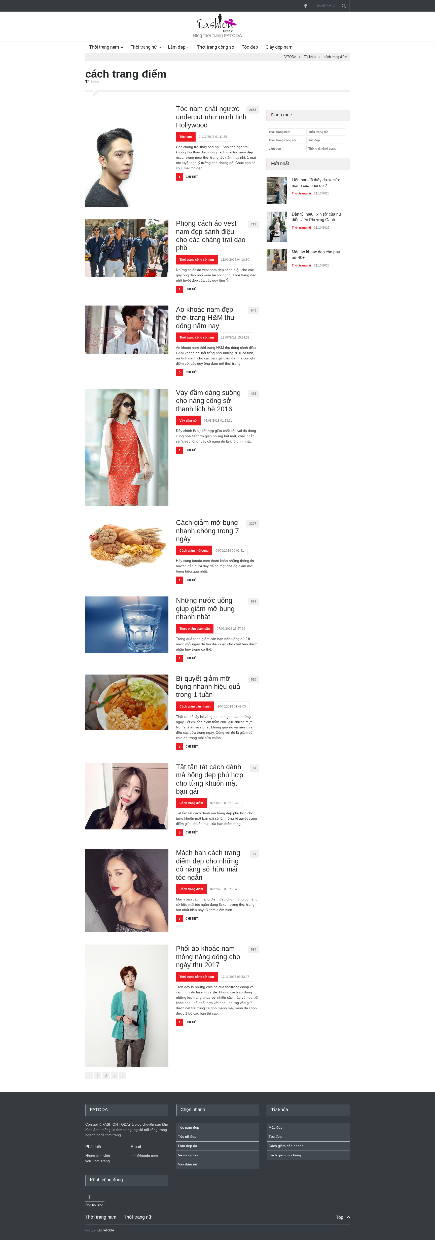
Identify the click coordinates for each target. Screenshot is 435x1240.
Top (339, 1217)
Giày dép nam (279, 47)
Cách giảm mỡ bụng (193, 550)
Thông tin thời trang (322, 148)
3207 (252, 523)
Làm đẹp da (187, 1146)
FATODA (108, 1230)
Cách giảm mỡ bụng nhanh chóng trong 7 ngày (207, 531)
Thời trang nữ (143, 47)
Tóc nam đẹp (188, 1127)
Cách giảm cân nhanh (194, 706)
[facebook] (305, 6)
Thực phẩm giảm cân (194, 628)
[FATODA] (217, 31)
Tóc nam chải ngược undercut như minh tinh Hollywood (211, 117)
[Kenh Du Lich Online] (89, 1197)
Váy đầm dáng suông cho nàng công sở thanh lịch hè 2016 (208, 401)
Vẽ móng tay (188, 1155)
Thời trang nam (104, 47)
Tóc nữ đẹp (187, 1136)
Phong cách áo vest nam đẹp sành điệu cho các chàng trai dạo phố (210, 236)
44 (254, 854)
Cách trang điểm (191, 803)
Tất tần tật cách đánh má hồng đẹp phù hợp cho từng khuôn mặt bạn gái (209, 779)
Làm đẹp (177, 47)
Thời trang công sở (215, 47)
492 (253, 393)
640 (253, 310)
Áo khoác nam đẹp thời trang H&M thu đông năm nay (205, 318)
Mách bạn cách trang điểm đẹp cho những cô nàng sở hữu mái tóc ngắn (208, 865)
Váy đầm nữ (188, 420)
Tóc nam (185, 137)
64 (254, 768)
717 (253, 224)
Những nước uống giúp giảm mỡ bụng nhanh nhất (205, 609)
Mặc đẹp (275, 1127)
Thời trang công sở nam (196, 259)
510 (253, 679)
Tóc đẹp (250, 47)
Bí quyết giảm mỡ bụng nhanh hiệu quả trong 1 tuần (208, 687)
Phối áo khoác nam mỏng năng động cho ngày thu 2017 (208, 957)
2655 (252, 110)
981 (253, 601)
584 (253, 949)
